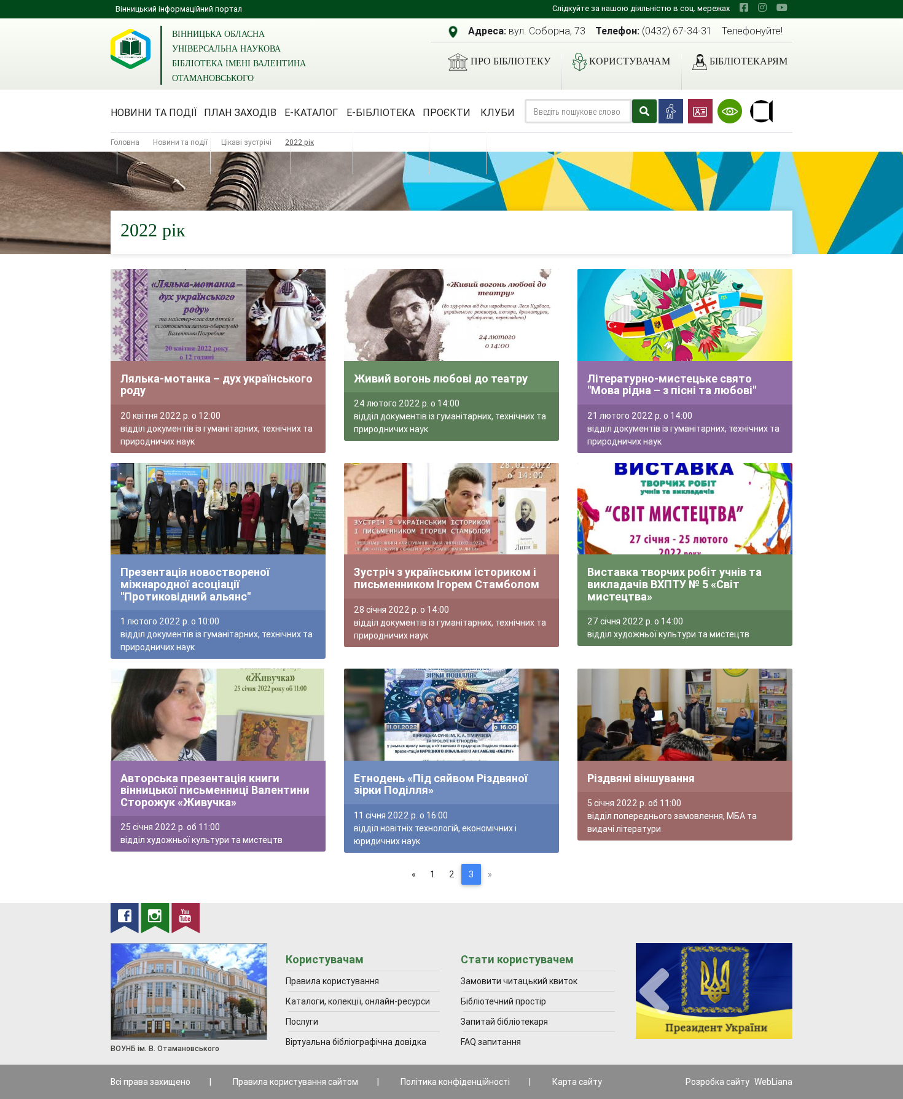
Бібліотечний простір (503, 1001)
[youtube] (782, 7)
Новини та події (154, 112)
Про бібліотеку (510, 61)
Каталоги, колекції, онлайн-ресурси (358, 1001)
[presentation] (654, 992)
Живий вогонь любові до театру (441, 378)
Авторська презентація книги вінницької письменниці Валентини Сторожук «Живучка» (215, 790)
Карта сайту (577, 1081)
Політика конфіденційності (455, 1081)
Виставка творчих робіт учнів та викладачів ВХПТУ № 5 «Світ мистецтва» (674, 584)
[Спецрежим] (730, 111)
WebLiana (773, 1081)
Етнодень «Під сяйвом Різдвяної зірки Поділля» (441, 784)
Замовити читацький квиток (519, 981)
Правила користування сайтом (295, 1081)
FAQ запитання (491, 1041)
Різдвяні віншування (641, 778)
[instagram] (762, 7)
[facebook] (744, 7)
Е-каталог (311, 112)
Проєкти (447, 112)
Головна (125, 142)
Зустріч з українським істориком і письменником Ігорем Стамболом (446, 578)
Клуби (497, 112)
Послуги (302, 1021)
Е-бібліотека (380, 112)
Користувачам (629, 61)
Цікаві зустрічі (246, 142)
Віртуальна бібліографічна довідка (356, 1041)
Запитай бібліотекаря (504, 1021)
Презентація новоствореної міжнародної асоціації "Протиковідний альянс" (195, 584)
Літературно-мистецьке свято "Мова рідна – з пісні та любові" (671, 384)
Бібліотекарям (749, 61)
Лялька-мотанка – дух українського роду (216, 384)
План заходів (240, 112)
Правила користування (332, 981)
